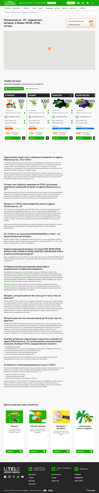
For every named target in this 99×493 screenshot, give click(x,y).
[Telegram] (5, 477)
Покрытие (65, 8)
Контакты (82, 8)
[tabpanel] (49, 117)
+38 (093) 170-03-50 (40, 3)
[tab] (14, 88)
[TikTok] (18, 477)
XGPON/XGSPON (61, 128)
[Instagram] (9, 477)
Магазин (57, 8)
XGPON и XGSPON (56, 239)
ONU (43, 215)
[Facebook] (14, 477)
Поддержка (49, 8)
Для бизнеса (16, 8)
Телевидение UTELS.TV (14, 116)
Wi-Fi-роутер (41, 217)
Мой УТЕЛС (73, 8)
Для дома (8, 8)
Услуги (34, 8)
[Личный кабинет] (83, 3)
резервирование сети (19, 272)
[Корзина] (87, 3)
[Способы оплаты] (78, 3)
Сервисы (26, 8)
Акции (40, 8)
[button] (25, 3)
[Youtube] (22, 477)
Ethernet (18, 128)
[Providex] (90, 490)
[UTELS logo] (12, 470)
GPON (9, 128)
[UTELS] (10, 3)
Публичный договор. (36, 490)
